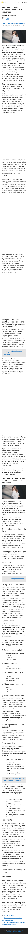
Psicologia (10, 23)
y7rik (7, 19)
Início (3, 23)
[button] (19, 2)
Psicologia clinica (19, 23)
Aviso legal (20, 930)
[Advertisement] (14, 129)
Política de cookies (17, 931)
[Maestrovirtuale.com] (4, 2)
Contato (9, 931)
